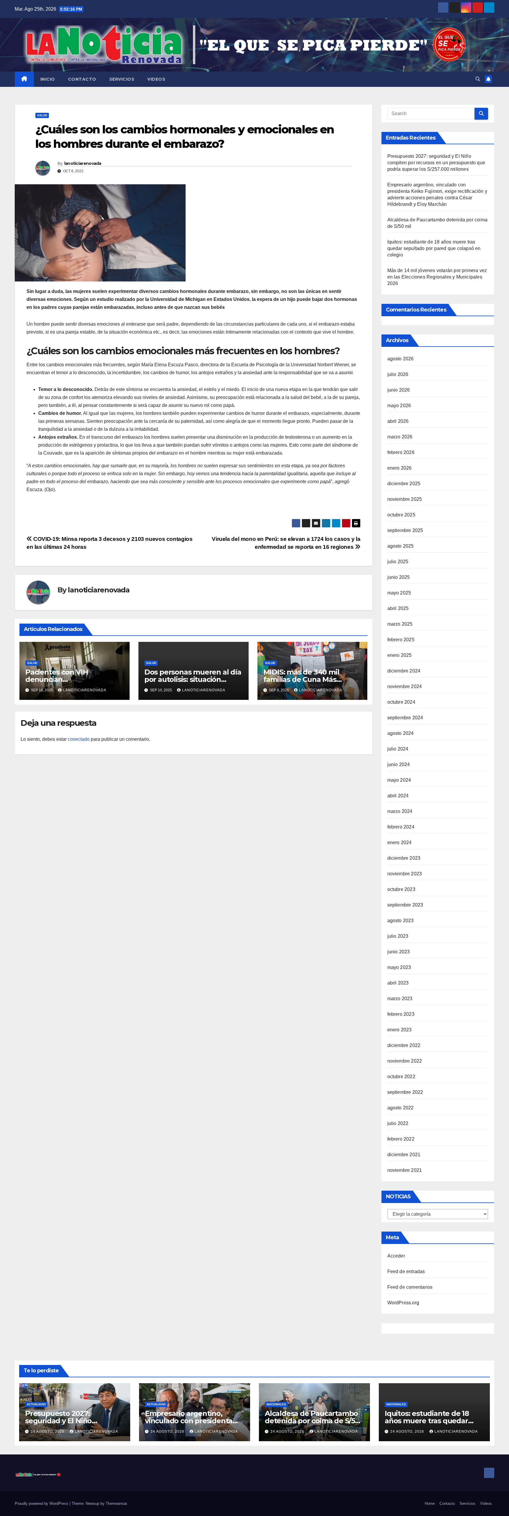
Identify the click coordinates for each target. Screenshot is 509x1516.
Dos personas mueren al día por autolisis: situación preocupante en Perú (192, 679)
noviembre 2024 (404, 686)
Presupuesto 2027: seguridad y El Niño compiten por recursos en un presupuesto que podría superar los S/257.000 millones (436, 163)
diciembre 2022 (404, 1045)
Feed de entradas (406, 1271)
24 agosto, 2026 (48, 1431)
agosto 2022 (400, 1107)
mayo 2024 (399, 780)
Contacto (82, 79)
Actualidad (36, 1404)
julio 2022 (398, 1123)
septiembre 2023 (405, 904)
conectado (79, 739)
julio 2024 (398, 748)
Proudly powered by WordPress (42, 1503)
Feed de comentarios (410, 1287)
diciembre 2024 (404, 670)
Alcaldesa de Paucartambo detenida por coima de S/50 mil (312, 1420)
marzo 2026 (400, 436)
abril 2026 (398, 421)
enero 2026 (399, 467)
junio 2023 (398, 951)
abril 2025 (398, 608)
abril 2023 (398, 982)
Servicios (122, 79)
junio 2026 (398, 389)
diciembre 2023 (404, 858)
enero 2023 (399, 1029)
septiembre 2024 (405, 717)
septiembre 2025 (405, 530)
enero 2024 (399, 842)
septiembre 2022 (405, 1092)
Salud (42, 115)
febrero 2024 (400, 826)
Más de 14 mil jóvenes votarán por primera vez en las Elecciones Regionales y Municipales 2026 (437, 277)
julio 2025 (398, 561)
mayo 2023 (399, 967)
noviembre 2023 (404, 873)
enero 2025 (399, 655)
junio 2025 (398, 577)
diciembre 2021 (404, 1154)
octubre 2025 (401, 514)
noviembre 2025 (404, 499)
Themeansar (116, 1503)
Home (430, 1503)
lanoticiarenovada (82, 163)
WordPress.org (403, 1302)
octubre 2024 (401, 702)
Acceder (396, 1255)
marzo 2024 (400, 811)
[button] (477, 79)
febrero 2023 (400, 1014)
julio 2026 (398, 374)
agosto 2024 (400, 733)
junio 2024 (398, 764)
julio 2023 (398, 936)
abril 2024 (398, 795)
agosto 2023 (400, 920)
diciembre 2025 (404, 483)
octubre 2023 (401, 889)
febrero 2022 (400, 1138)
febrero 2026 (400, 452)
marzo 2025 (400, 624)
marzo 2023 (400, 998)
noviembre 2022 (404, 1060)
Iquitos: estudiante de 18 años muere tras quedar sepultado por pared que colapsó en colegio (434, 248)
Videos (156, 79)
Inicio (47, 79)
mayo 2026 (399, 405)
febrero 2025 (400, 639)
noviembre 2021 (404, 1170)
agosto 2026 (400, 358)
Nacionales (276, 1404)
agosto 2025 (400, 546)
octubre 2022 (401, 1076)
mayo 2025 (399, 592)
